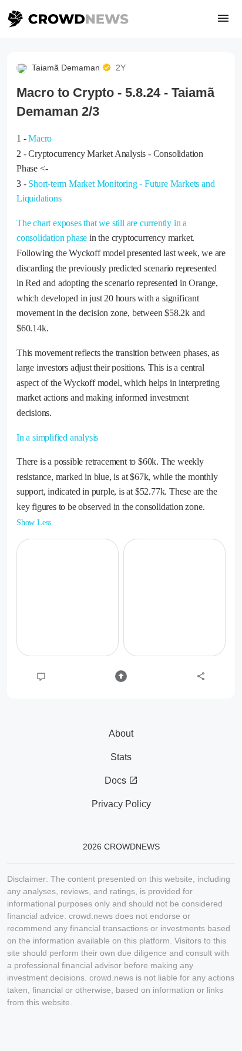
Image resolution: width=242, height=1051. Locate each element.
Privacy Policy (121, 804)
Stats (121, 757)
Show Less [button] (33, 522)
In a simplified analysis (57, 437)
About (121, 733)
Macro (40, 138)
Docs (117, 780)
